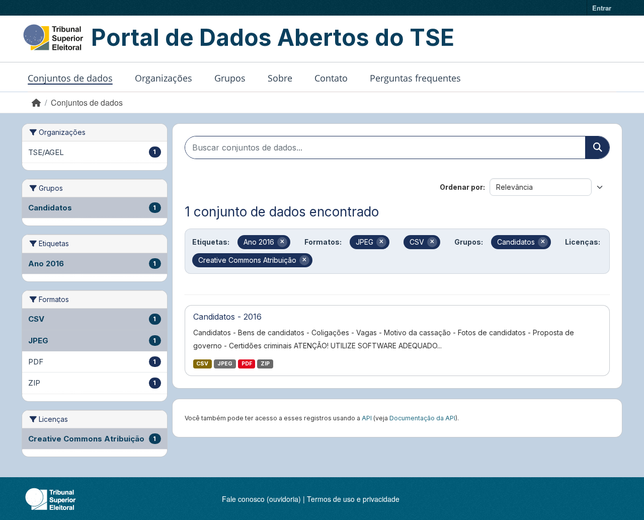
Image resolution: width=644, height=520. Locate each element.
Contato (331, 78)
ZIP (265, 363)
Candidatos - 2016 (227, 317)
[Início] (36, 102)
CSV (202, 363)
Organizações (163, 78)
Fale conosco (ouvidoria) (261, 499)
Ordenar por (461, 187)
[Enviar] (597, 147)
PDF (247, 363)
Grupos (230, 78)
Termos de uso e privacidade (353, 499)
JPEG (224, 363)
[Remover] (282, 242)
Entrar (601, 8)
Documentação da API (422, 418)
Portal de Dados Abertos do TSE (272, 37)
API (367, 418)
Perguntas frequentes (415, 78)
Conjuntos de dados (70, 78)
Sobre (280, 78)
